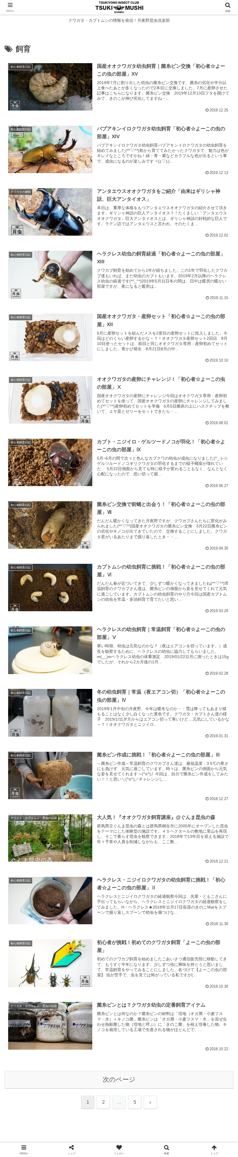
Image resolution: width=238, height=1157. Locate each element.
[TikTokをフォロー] (119, 1058)
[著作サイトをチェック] (38, 1043)
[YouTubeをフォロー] (65, 1058)
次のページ (119, 1079)
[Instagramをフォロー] (199, 1043)
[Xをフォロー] (92, 1043)
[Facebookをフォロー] (146, 1043)
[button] (220, 893)
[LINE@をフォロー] (172, 1058)
